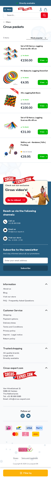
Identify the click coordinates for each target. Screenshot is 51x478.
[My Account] (40, 9)
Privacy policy (9, 331)
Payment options (10, 319)
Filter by (27, 473)
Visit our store (9, 296)
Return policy (9, 338)
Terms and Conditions (13, 327)
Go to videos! (14, 200)
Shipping (7, 315)
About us (7, 289)
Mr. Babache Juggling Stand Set (34, 71)
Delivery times (9, 323)
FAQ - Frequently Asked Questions (18, 300)
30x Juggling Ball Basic (31, 93)
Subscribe (25, 268)
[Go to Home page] (25, 9)
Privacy (15, 458)
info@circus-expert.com (19, 399)
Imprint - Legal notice (12, 334)
